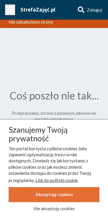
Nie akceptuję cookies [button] (54, 208)
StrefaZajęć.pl (37, 9)
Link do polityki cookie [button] (56, 180)
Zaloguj (94, 9)
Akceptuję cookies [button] (54, 194)
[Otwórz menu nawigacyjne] (10, 9)
